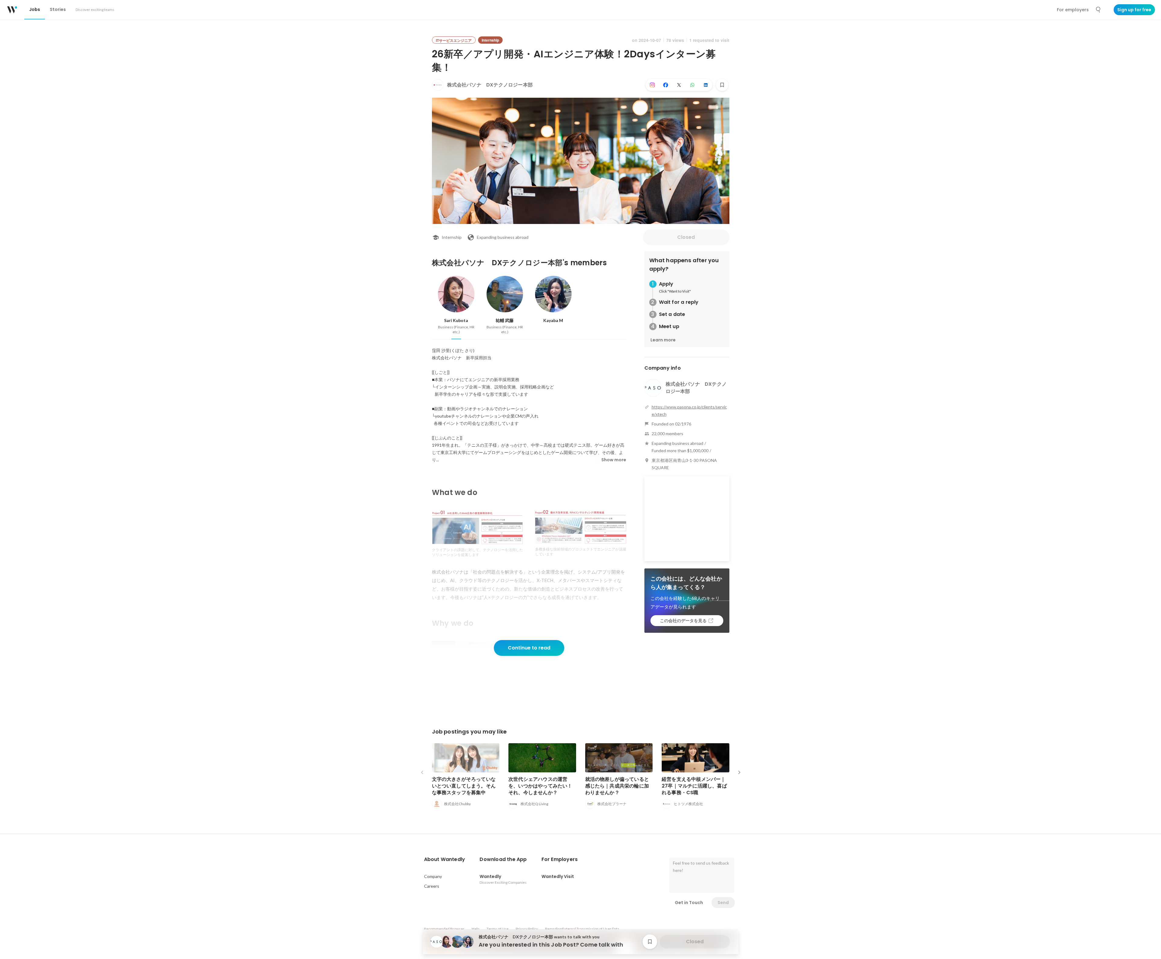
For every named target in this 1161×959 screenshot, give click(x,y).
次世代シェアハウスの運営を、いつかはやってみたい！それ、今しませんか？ (540, 786)
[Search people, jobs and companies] (1098, 10)
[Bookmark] (722, 85)
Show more (613, 460)
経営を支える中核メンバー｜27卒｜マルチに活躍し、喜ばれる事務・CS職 (694, 786)
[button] (444, 859)
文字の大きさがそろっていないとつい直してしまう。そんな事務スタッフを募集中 (464, 786)
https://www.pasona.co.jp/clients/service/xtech (689, 410)
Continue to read (529, 647)
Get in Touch (689, 903)
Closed (686, 237)
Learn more (663, 340)
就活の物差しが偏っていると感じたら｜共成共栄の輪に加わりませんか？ (617, 786)
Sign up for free (1134, 10)
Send (723, 903)
